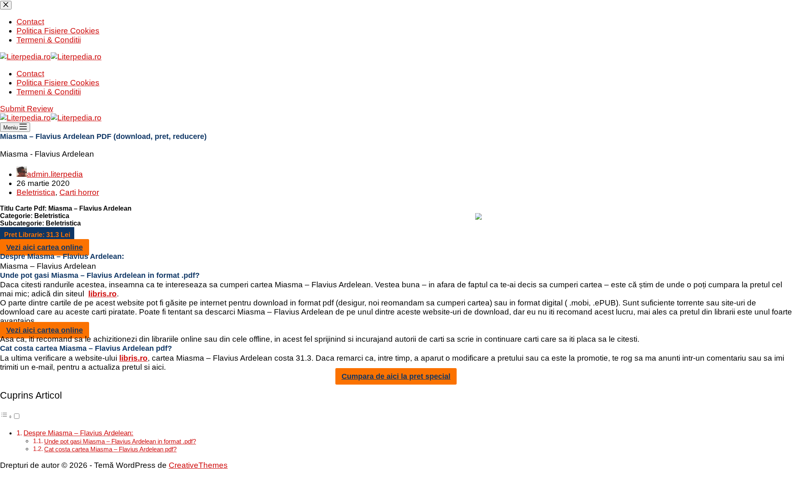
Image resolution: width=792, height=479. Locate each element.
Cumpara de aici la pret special (396, 376)
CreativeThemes (198, 465)
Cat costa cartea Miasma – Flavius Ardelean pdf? (110, 449)
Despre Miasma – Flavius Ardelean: (78, 433)
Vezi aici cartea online (44, 247)
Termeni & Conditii (48, 91)
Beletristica (35, 192)
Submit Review (26, 108)
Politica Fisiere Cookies (57, 82)
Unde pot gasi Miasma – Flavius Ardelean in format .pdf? (120, 441)
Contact (30, 73)
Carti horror (79, 192)
